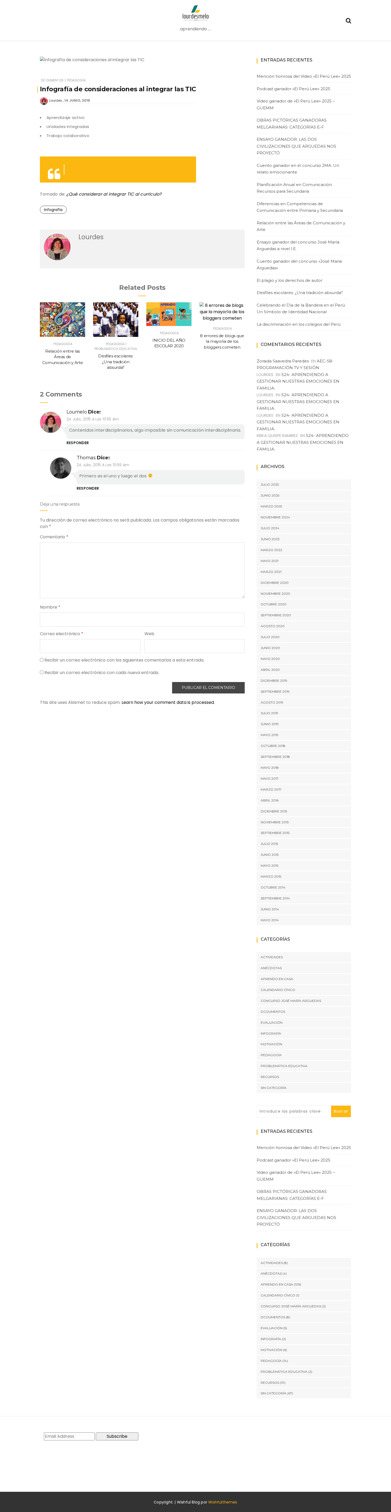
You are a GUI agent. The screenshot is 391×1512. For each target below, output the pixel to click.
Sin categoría (273, 1088)
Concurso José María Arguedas (291, 1001)
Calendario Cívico (278, 990)
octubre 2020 (273, 604)
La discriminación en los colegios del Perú (298, 324)
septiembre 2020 (276, 615)
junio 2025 (270, 495)
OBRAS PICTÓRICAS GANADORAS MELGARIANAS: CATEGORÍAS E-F (292, 124)
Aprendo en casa (277, 979)
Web (149, 634)
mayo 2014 (270, 920)
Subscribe (117, 1436)
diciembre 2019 (274, 681)
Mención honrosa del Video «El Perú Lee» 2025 (304, 76)
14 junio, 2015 (77, 100)
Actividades (272, 957)
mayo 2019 (269, 735)
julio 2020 (270, 637)
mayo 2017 (269, 778)
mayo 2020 (270, 659)
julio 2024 (270, 528)
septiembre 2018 (275, 757)
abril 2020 (270, 670)
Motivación (271, 1044)
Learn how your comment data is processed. (168, 702)
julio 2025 (270, 484)
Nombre (50, 607)
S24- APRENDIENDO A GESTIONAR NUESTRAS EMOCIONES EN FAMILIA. (298, 381)
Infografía (53, 209)
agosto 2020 (273, 626)
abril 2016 (269, 800)
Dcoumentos (52, 80)
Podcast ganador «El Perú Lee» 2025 (293, 88)
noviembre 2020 (275, 594)
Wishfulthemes (222, 1502)
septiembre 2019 (275, 691)
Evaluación (271, 1022)
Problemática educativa (115, 348)
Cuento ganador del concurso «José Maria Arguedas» (299, 265)
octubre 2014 (273, 887)
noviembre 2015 (275, 822)
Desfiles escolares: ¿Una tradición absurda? (115, 361)
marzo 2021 (271, 572)
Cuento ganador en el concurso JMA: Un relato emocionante (298, 169)
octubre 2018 (273, 746)
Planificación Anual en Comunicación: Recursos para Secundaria (294, 188)
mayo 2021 (269, 561)
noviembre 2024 (275, 517)
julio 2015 (269, 844)
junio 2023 (270, 539)
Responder (77, 442)
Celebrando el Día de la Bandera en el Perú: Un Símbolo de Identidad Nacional (301, 309)
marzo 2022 (271, 550)
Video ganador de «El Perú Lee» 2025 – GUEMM (296, 104)
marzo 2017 (271, 789)
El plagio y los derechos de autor (289, 280)
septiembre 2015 (275, 833)
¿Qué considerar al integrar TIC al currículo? (113, 194)
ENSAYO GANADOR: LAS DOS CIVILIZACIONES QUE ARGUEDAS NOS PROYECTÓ (296, 146)
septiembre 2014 (275, 898)
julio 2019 (269, 713)
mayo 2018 (270, 768)
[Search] (348, 20)
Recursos (270, 1077)
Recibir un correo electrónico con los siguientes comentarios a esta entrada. (124, 660)
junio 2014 (270, 909)
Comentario (54, 537)
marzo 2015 (271, 876)
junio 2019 (270, 724)
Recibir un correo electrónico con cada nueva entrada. (101, 673)
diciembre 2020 (275, 583)
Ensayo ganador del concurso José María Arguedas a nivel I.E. (298, 245)
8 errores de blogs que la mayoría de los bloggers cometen (222, 341)
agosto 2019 (272, 702)
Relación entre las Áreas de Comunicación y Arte (62, 357)
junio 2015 (269, 855)
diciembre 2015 (274, 811)
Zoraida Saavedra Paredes (283, 360)
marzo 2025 (271, 506)
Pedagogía (76, 80)
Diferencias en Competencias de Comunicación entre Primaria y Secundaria (300, 207)
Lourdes (55, 100)
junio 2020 (270, 648)
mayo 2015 (269, 865)
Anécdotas (271, 968)
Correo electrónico (61, 634)
